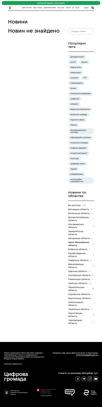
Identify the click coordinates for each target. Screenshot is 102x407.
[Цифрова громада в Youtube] (96, 379)
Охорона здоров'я (78, 148)
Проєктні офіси (77, 120)
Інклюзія (74, 78)
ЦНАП (73, 62)
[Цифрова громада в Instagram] (90, 379)
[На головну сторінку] (12, 8)
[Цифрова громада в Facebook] (78, 379)
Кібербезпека (76, 174)
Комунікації (75, 73)
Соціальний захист (78, 153)
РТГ (85, 78)
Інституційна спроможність (76, 180)
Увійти (86, 7)
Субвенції (74, 99)
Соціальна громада (79, 143)
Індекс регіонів (26, 7)
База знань (60, 7)
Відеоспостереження (80, 109)
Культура (74, 158)
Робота (73, 125)
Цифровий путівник (50, 7)
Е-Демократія (76, 83)
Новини (68, 7)
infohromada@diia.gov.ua (87, 355)
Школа (84, 62)
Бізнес (73, 88)
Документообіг (77, 57)
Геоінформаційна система (78, 131)
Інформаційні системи (80, 137)
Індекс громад (37, 7)
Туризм (73, 169)
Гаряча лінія (75, 67)
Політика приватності (13, 364)
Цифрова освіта (77, 164)
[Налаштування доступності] (92, 7)
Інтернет (74, 104)
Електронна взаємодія (80, 94)
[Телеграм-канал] (84, 379)
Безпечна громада (78, 114)
